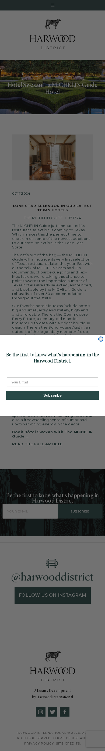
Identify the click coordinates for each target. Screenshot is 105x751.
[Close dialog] (101, 339)
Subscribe (52, 395)
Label (11, 373)
